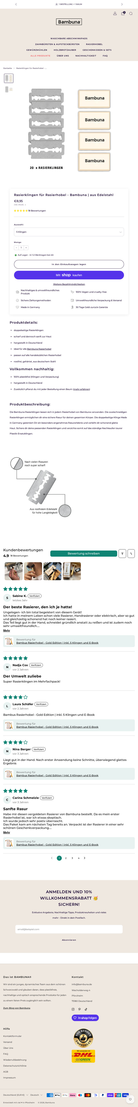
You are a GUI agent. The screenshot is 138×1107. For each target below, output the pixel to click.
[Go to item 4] (72, 571)
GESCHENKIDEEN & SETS (97, 50)
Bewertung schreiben (84, 553)
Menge (17, 242)
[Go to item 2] (33, 571)
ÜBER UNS (63, 55)
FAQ (105, 55)
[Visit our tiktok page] (86, 1009)
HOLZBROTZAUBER (65, 50)
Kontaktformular (12, 1036)
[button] (21, 210)
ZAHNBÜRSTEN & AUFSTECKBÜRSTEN (57, 44)
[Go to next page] (85, 858)
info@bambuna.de (82, 984)
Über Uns (8, 1048)
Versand (7, 1042)
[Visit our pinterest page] (79, 1009)
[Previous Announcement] (16, 4)
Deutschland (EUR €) (14, 1095)
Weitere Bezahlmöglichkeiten (69, 284)
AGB (5, 1071)
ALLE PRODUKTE (40, 55)
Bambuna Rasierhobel (39, 349)
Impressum (9, 1077)
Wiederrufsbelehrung (14, 1059)
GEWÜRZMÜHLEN (36, 50)
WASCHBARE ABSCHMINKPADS (69, 38)
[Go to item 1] (14, 571)
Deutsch (34, 1095)
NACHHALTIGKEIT (85, 55)
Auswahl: (19, 224)
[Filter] (122, 553)
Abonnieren (69, 940)
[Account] (115, 13)
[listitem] (69, 4)
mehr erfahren (81, 389)
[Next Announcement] (122, 4)
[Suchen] (131, 13)
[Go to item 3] (52, 571)
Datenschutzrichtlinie (14, 1065)
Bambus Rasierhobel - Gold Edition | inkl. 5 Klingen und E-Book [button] (57, 642)
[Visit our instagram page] (73, 1009)
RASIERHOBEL (94, 44)
